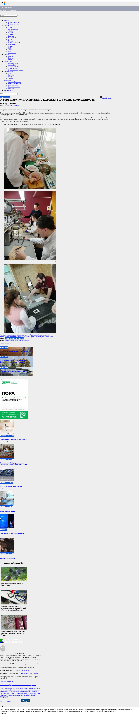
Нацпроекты (8, 61)
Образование (12, 37)
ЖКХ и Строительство (15, 83)
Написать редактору (6, 681)
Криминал (11, 75)
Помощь (10, 41)
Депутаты (11, 58)
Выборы (10, 56)
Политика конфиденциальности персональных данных (18, 685)
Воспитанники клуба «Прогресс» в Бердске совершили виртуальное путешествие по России (13, 463)
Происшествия (8, 71)
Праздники (11, 44)
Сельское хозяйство (14, 87)
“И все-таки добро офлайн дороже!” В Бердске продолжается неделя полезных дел (26, 336)
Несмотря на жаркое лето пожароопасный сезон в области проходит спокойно (14, 510)
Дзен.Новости (8, 90)
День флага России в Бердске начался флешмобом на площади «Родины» (13, 361)
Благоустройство (13, 29)
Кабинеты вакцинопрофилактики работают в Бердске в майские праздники (24, 335)
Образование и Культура (15, 70)
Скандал (10, 78)
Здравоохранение (13, 66)
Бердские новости (6, 7)
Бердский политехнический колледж (17, 340)
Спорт (10, 51)
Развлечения (12, 53)
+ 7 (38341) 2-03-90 (18, 670)
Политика (7, 54)
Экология (11, 88)
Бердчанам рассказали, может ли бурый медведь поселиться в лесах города (13, 557)
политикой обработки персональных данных (100, 710)
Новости (6, 20)
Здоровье (10, 31)
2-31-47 (27, 670)
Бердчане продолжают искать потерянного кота (16, 351)
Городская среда (13, 63)
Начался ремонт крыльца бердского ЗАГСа (15, 371)
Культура (10, 34)
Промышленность (13, 85)
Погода (10, 39)
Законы (10, 59)
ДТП (9, 73)
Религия (10, 46)
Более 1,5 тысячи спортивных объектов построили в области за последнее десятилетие (13, 487)
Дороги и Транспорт (14, 82)
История (10, 32)
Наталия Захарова (13, 105)
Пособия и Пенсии (14, 42)
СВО (9, 48)
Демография (12, 65)
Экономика (7, 80)
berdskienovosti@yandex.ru (29, 673)
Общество (7, 25)
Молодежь (11, 36)
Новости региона (13, 24)
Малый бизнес (12, 68)
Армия (10, 27)
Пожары (10, 76)
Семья (10, 49)
